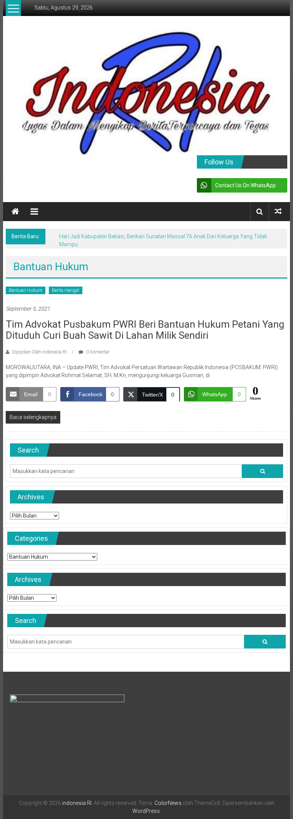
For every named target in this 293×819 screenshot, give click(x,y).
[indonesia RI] (15, 211)
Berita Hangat (65, 290)
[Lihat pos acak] (278, 211)
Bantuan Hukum (25, 290)
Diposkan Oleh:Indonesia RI (39, 352)
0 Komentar (97, 352)
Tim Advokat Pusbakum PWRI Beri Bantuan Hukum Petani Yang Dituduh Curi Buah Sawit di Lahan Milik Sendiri (145, 330)
